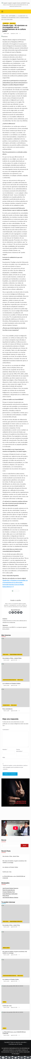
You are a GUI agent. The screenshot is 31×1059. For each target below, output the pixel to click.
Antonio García (6, 705)
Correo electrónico (19, 750)
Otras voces (12, 23)
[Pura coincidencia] (15, 697)
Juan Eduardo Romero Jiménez (10, 897)
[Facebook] (10, 612)
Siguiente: (15, 627)
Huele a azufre (6, 33)
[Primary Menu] (2, 11)
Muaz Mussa (6, 895)
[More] (21, 612)
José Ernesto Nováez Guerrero (9, 679)
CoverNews (11, 1044)
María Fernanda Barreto (9, 890)
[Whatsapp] (18, 612)
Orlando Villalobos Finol (9, 892)
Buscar (3, 840)
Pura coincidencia (7, 709)
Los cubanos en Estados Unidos (11, 683)
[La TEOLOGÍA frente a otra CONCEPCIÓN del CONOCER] (15, 1020)
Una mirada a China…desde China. (12, 658)
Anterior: (15, 620)
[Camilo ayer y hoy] (15, 994)
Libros (4, 1001)
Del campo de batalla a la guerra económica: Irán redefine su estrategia (14, 861)
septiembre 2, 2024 (14, 33)
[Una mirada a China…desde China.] (15, 647)
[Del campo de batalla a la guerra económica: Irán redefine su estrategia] (15, 940)
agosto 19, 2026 (14, 710)
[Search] (29, 11)
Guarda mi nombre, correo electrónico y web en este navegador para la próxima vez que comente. (15, 767)
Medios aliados (6, 947)
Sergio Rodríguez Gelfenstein (16, 654)
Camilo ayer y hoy (7, 871)
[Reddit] (15, 612)
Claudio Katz (5, 23)
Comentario (6, 729)
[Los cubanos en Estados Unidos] (15, 672)
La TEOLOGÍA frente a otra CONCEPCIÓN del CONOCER (14, 877)
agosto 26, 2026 (14, 1007)
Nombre (5, 749)
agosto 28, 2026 (14, 660)
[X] (12, 612)
